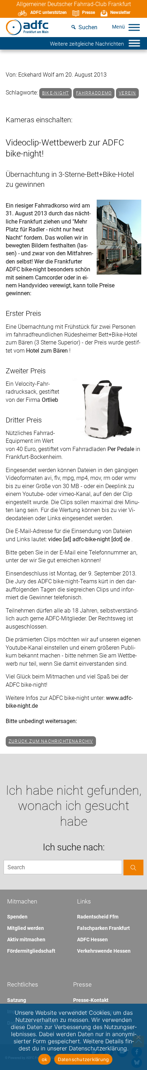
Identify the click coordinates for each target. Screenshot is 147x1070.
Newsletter (120, 12)
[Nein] (138, 1036)
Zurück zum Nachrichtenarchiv (51, 741)
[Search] (133, 867)
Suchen (87, 27)
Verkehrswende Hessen (104, 951)
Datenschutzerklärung (83, 1059)
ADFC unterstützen (48, 12)
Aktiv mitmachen (26, 939)
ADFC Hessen (92, 939)
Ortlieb (50, 399)
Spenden (17, 917)
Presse (88, 12)
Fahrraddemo (94, 93)
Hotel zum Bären (47, 350)
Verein (127, 93)
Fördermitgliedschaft (31, 951)
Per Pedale (121, 449)
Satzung (16, 1000)
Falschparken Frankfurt (103, 928)
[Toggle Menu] (134, 27)
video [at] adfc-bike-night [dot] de (89, 539)
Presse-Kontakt (90, 1000)
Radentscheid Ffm (97, 917)
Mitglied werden (25, 928)
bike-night (55, 93)
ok (44, 1059)
